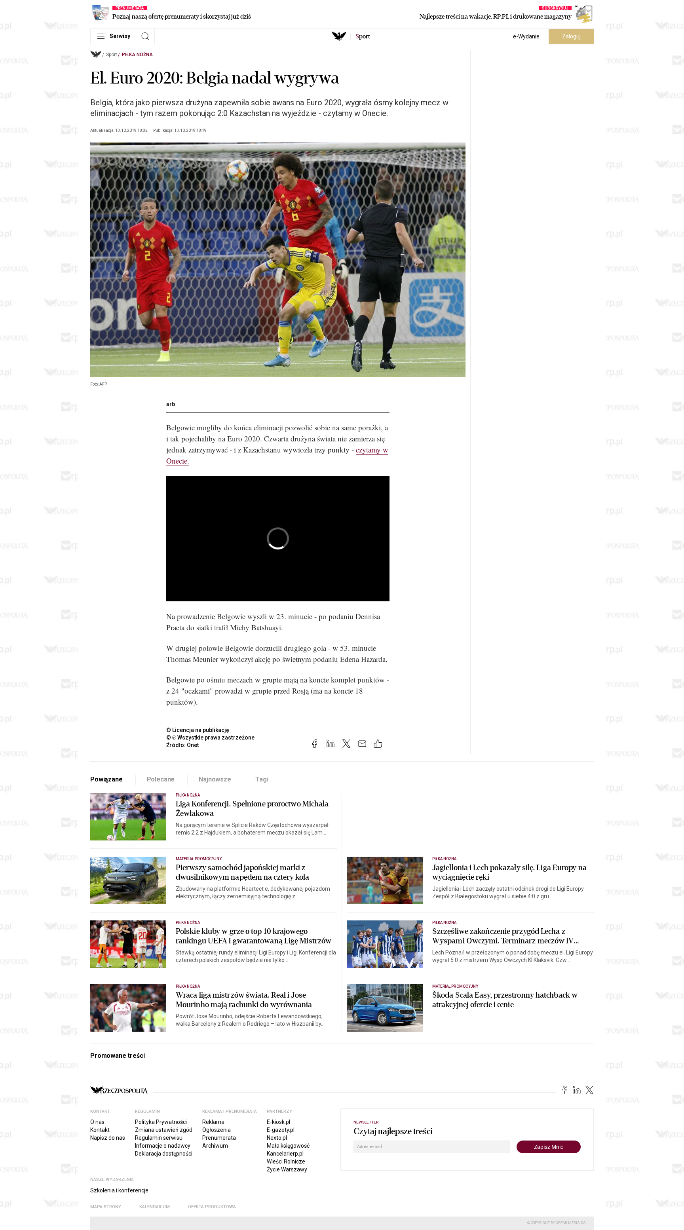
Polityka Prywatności (161, 1122)
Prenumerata (219, 1138)
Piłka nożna (137, 54)
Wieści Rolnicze (286, 1161)
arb (170, 404)
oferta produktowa (212, 1206)
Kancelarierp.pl (285, 1153)
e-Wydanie (526, 36)
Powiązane (106, 779)
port (362, 36)
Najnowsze (215, 779)
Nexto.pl (277, 1138)
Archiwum (215, 1146)
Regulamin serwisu (158, 1138)
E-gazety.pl (280, 1130)
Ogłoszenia (216, 1130)
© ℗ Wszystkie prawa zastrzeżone (210, 737)
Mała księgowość (288, 1146)
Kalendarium (154, 1206)
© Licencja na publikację (198, 730)
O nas (97, 1122)
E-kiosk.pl (278, 1122)
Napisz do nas (107, 1138)
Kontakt (100, 1130)
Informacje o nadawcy (162, 1146)
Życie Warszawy (287, 1169)
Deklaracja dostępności (163, 1153)
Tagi (261, 779)
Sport (111, 54)
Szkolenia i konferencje (119, 1190)
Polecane (161, 779)
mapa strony (105, 1206)
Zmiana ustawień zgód (163, 1130)
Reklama (213, 1122)
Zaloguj (571, 36)
